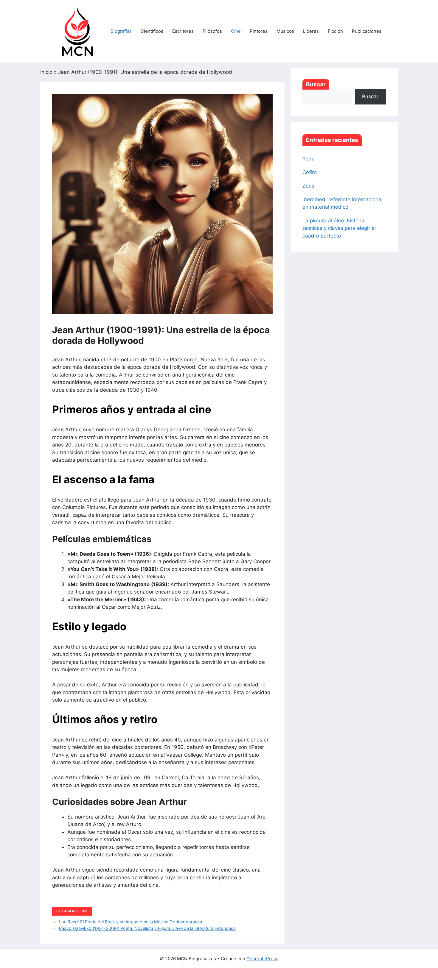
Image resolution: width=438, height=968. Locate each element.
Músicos (285, 31)
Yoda (308, 159)
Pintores (259, 31)
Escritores (183, 31)
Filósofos (212, 31)
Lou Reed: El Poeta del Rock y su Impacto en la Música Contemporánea (130, 921)
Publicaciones (366, 31)
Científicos (152, 31)
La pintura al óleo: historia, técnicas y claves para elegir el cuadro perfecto (339, 228)
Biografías (121, 31)
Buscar (316, 84)
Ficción (335, 31)
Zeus (308, 186)
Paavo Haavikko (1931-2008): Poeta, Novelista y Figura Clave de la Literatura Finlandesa (147, 928)
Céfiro (309, 172)
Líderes (311, 31)
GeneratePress (262, 958)
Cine (236, 31)
